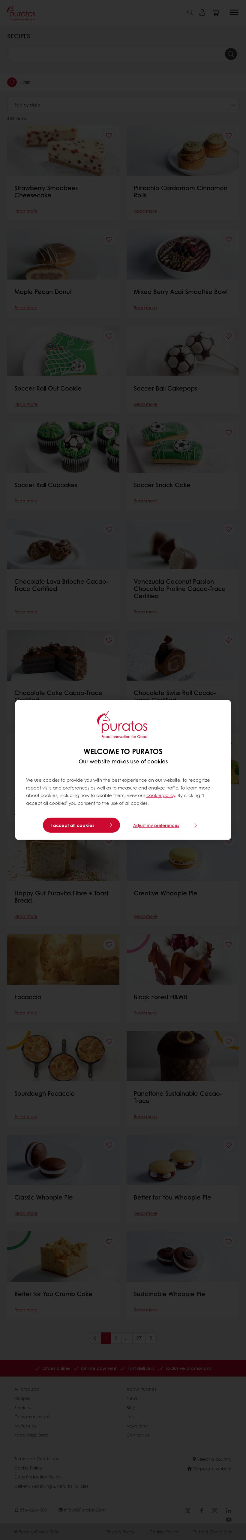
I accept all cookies (72, 825)
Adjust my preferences (156, 825)
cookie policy (160, 795)
